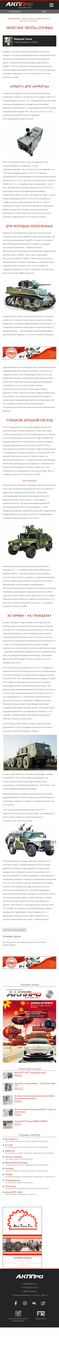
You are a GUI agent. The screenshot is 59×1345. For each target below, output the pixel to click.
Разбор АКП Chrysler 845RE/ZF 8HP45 (30, 1121)
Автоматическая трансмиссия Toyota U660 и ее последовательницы (34, 1097)
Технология (18, 1089)
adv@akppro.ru (29, 1283)
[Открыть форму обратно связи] (43, 1303)
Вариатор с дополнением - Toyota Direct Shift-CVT (35, 1084)
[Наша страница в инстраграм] (25, 1304)
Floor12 (43, 1319)
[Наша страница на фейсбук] (16, 1304)
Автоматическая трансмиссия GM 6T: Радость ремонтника (35, 1110)
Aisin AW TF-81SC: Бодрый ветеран (30, 1072)
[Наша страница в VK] (34, 1304)
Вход (44, 11)
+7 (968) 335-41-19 (29, 1287)
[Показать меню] (51, 5)
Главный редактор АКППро (26, 40)
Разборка (18, 1075)
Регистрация (15, 11)
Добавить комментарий (14, 930)
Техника (17, 1124)
